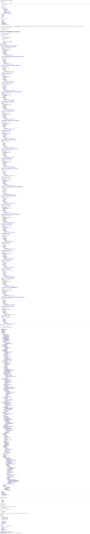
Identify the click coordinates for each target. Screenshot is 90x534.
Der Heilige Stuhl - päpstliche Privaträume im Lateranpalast (10, 120)
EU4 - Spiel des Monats (8, 437)
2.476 (6, 208)
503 (6, 95)
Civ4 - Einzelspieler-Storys (6, 339)
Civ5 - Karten (6, 367)
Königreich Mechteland (10, 474)
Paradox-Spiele (4, 435)
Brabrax (2, 66)
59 (6, 123)
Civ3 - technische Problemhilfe (7, 403)
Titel (0, 45)
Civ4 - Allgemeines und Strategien (7, 379)
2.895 (6, 50)
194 (6, 49)
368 (6, 236)
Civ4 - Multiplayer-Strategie (9, 381)
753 (6, 152)
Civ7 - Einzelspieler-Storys (6, 335)
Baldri (2, 112)
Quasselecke (4, 454)
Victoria (5, 438)
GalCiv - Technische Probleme (9, 449)
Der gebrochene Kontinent (9, 458)
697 (6, 105)
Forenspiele (3, 22)
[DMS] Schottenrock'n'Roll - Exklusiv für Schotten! (9, 139)
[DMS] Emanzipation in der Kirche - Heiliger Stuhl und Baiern (11, 214)
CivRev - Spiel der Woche (7, 418)
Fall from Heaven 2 (8, 392)
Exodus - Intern (10, 476)
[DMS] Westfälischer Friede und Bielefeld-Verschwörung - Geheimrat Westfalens (13, 297)
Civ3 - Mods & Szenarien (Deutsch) (8, 408)
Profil (5, 62)
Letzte (9, 27)
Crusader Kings (6, 439)
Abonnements (3, 330)
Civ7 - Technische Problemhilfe (8, 347)
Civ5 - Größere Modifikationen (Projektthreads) (8, 370)
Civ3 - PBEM (4, 410)
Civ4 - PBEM (6, 398)
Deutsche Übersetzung (9, 393)
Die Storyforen (3, 333)
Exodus (8, 475)
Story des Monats (5, 334)
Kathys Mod (5, 390)
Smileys (2, 521)
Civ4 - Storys (5, 383)
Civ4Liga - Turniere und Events (9, 399)
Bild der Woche (6, 488)
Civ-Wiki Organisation (7, 489)
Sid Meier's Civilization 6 (4, 350)
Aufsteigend (3, 511)
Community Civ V (8, 396)
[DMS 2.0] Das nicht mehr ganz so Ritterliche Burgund (10, 287)
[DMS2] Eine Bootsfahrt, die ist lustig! (7, 82)
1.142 (6, 162)
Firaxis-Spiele (4, 434)
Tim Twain (3, 215)
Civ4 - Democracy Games (7, 401)
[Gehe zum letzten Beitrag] (11, 71)
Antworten (5, 45)
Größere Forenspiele (4, 23)
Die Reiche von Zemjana (8, 461)
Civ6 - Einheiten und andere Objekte (8, 358)
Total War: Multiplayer (7, 445)
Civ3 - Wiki (5, 406)
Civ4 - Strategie (6, 380)
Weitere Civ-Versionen (4, 412)
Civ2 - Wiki (5, 414)
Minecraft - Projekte (8, 450)
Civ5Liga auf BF (8, 377)
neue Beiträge (7, 34)
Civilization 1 (4, 415)
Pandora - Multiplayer (8, 452)
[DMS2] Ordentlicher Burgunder (6, 242)
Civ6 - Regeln (6, 357)
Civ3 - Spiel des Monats (7, 404)
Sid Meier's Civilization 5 (4, 361)
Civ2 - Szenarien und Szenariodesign (8, 413)
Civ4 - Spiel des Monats (7, 382)
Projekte (4, 486)
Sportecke (4, 484)
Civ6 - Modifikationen (5, 355)
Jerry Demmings (3, 251)
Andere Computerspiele (4, 433)
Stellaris (5, 440)
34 (6, 94)
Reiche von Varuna (9, 471)
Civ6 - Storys (5, 354)
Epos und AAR (9, 465)
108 (6, 226)
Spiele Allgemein (5, 446)
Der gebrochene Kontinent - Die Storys (11, 459)
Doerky (2, 57)
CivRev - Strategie (6, 417)
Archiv (2, 528)
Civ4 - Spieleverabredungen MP (8, 397)
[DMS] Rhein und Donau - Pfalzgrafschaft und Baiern (9, 148)
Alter (0, 505)
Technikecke (4, 455)
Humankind (5, 447)
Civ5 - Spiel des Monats (7, 364)
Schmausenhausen (9, 482)
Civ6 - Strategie (6, 352)
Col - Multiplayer (6, 432)
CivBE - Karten (7, 421)
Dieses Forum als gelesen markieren (7, 37)
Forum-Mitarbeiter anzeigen (7, 11)
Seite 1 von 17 (1, 27)
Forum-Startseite (3, 332)
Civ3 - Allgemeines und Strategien (7, 402)
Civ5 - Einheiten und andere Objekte (8, 369)
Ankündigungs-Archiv (8, 487)
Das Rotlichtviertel (9, 472)
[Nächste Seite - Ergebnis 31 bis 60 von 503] (7, 27)
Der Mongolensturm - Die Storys (11, 460)
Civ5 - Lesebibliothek (6, 363)
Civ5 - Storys (5, 365)
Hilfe (2, 2)
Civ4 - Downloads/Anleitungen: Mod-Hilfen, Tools (10, 387)
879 (6, 124)
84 (6, 85)
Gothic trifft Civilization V (7, 372)
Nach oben (11, 327)
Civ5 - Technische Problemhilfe (8, 362)
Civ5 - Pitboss (6, 378)
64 (6, 113)
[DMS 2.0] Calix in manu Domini (6, 250)
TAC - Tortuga (7, 431)
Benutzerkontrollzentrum (4, 329)
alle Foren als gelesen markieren (6, 12)
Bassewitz (3, 169)
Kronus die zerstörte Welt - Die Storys (11, 463)
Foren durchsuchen (4, 331)
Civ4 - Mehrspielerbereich (7, 340)
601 (6, 291)
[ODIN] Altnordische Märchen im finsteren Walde (9, 46)
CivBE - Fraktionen (8, 422)
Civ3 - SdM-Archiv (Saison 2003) (10, 405)
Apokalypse (8, 477)
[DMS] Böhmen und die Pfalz (6, 315)
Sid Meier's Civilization (4, 344)
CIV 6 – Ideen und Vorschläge (7, 356)
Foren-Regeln (1, 524)
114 (6, 300)
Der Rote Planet (9, 483)
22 (6, 280)
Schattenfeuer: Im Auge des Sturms (11, 479)
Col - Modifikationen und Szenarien (8, 428)
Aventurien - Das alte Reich (7, 373)
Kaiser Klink (3, 74)
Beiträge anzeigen (6, 54)
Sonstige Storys (5, 341)
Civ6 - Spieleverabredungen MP (8, 360)
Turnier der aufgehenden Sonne (9, 375)
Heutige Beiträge (6, 9)
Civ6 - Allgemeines (5, 351)
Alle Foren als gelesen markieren (8, 13)
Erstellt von (3, 45)
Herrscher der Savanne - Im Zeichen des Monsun (12, 480)
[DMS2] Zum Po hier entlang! (6, 204)
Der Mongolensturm (4, 494)
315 (6, 281)
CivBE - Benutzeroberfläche (9, 423)
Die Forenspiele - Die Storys (7, 342)
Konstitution (7, 464)
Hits (7, 45)
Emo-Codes (5, 10)
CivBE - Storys (6, 424)
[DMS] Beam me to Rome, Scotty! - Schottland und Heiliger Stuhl (11, 65)
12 (6, 189)
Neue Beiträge (4, 7)
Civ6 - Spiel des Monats (7, 353)
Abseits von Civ (3, 453)
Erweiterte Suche (3, 19)
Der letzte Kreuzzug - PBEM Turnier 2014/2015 (11, 376)
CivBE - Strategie (6, 420)
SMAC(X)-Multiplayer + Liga (7, 426)
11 (5, 27)
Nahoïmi (3, 131)
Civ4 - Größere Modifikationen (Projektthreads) (8, 388)
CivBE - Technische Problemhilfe (8, 419)
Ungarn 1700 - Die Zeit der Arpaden (7, 158)
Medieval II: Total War (7, 443)
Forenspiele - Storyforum (7, 457)
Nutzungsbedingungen (4, 529)
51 (6, 151)
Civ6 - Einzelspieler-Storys (6, 336)
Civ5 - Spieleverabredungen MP (8, 374)
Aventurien (7, 395)
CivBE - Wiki (6, 425)
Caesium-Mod (7, 391)
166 (6, 207)
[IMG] (2, 522)
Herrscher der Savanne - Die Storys (13, 481)
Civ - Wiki (5, 345)
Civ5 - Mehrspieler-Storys (6, 338)
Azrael (2, 261)
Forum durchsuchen (3, 39)
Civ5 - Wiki (5, 366)
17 (6, 75)
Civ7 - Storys (5, 348)
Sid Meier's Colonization (6, 427)
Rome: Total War (6, 444)
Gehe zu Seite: (3, 28)
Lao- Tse (3, 178)
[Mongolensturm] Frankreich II (6, 130)
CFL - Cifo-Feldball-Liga (9, 462)
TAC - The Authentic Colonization (10, 430)
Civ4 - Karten (6, 386)
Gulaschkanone (3, 270)
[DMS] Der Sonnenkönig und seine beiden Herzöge (9, 195)
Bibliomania (8, 478)
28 (6, 271)
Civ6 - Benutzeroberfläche (7, 359)
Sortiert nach (1, 507)
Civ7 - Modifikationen (5, 349)
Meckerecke (4, 485)
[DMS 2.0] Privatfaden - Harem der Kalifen (8, 101)
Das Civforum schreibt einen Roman (8, 343)
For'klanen (8, 470)
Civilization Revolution (5, 416)
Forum (2, 21)
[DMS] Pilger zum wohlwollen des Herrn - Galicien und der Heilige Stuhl (12, 186)
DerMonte (3, 279)
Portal (2, 6)
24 (6, 198)
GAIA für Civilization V (7, 371)
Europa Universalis (6, 436)
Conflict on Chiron (8, 394)
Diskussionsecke (5, 456)
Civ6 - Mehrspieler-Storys (6, 337)
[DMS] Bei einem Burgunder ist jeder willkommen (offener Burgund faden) (12, 56)
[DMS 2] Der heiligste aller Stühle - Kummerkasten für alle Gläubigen (12, 91)
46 (6, 179)
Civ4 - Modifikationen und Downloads (7, 384)
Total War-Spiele (5, 441)
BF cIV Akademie (8, 400)
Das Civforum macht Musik (10, 469)
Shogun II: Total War (6, 442)
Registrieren (3, 1)
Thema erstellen (3, 34)
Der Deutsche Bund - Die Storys (12, 467)
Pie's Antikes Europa (6, 389)
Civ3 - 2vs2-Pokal (6, 411)
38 (6, 262)
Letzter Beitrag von (10, 45)
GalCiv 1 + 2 (7, 448)
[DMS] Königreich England (6, 233)
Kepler (8, 466)
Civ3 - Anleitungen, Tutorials (7, 409)
